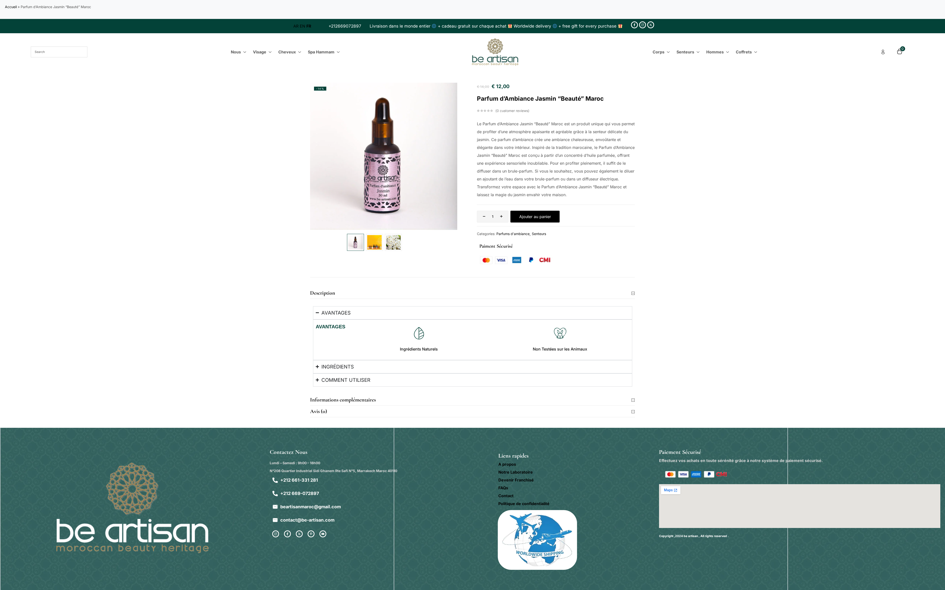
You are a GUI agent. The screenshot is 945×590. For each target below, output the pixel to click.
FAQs (503, 487)
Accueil (11, 7)
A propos (507, 464)
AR (296, 26)
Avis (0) (318, 411)
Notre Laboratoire (515, 472)
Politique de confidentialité (524, 503)
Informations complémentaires (343, 400)
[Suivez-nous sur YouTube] (322, 533)
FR (308, 26)
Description (322, 293)
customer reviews (512, 111)
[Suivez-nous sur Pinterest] (311, 533)
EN (302, 26)
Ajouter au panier (535, 216)
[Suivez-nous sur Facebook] (634, 24)
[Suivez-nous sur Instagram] (642, 24)
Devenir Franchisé (516, 480)
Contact (506, 495)
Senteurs (539, 234)
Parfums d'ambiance (513, 234)
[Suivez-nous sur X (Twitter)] (650, 24)
